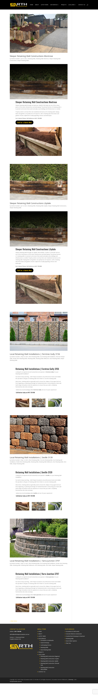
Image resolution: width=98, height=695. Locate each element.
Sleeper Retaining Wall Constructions (57, 206)
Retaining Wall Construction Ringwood (50, 656)
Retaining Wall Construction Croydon (50, 658)
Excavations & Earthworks (47, 640)
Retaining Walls (31, 58)
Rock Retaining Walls (55, 358)
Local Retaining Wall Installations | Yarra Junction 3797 (35, 560)
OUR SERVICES (54, 4)
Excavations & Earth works (72, 631)
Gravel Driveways (45, 642)
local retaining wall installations (47, 356)
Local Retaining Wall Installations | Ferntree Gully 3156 (35, 354)
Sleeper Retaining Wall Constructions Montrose (31, 56)
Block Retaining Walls (34, 356)
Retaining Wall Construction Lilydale (49, 661)
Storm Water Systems (71, 641)
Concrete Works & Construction (74, 634)
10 (44, 300)
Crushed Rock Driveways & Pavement (75, 636)
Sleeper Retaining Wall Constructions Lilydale (30, 203)
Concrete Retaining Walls (46, 460)
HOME (31, 4)
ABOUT (37, 4)
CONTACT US (81, 4)
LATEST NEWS (44, 4)
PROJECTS (63, 4)
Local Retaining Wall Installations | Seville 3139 (31, 457)
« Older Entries (13, 621)
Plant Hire (68, 643)
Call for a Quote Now (24, 122)
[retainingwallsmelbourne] (39, 156)
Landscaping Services (46, 645)
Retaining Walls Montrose (42, 58)
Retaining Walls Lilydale (42, 206)
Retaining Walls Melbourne (42, 358)
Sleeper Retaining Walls (23, 60)
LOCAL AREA (71, 4)
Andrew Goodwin (15, 58)
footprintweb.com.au (16, 681)
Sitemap (71, 679)
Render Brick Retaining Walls (20, 358)
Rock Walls (48, 565)
